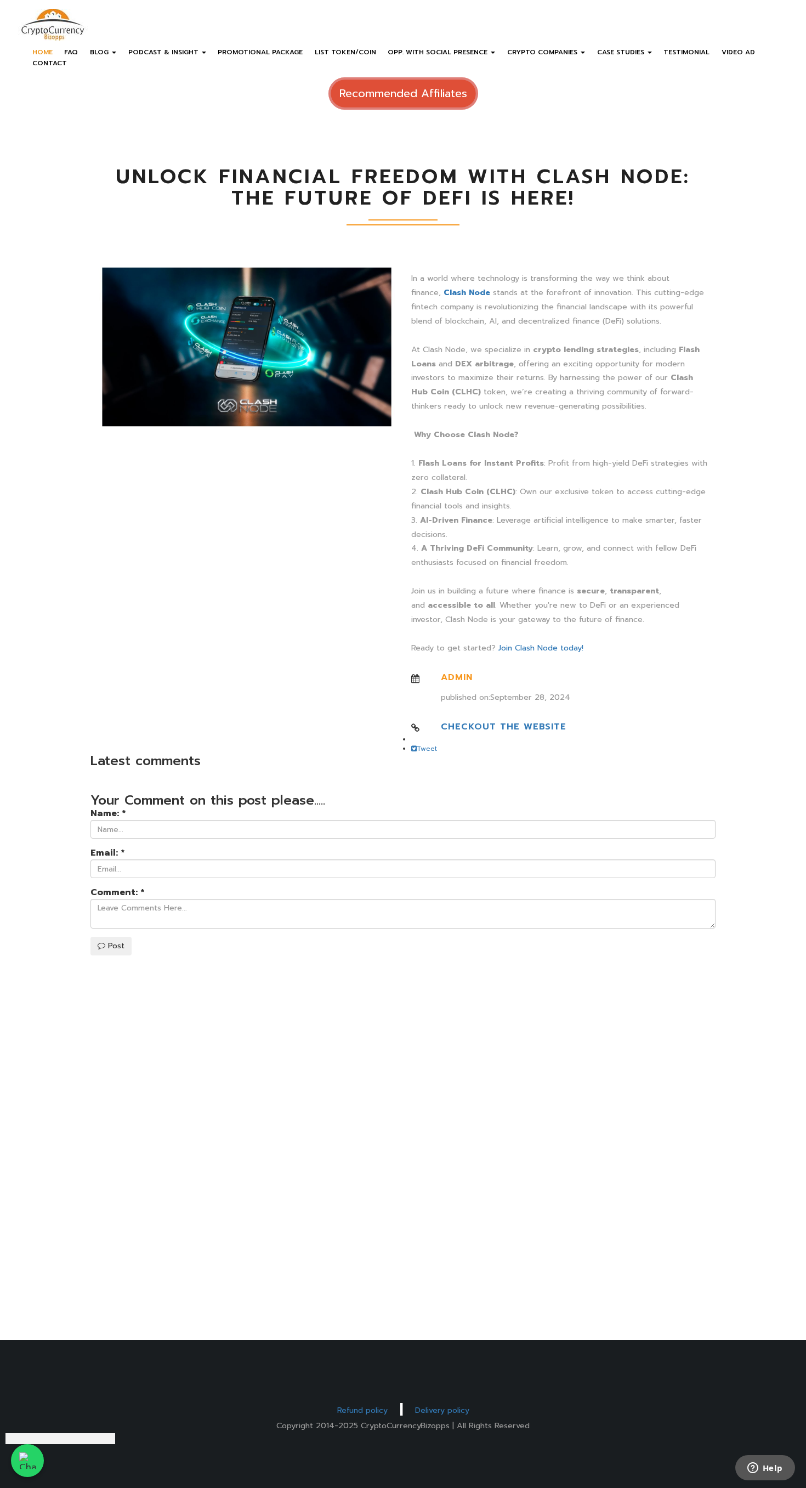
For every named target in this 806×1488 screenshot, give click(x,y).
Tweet (427, 749)
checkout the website (503, 726)
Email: (107, 853)
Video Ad (738, 52)
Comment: (117, 892)
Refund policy (362, 1410)
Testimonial (686, 52)
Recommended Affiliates (403, 93)
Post (114, 946)
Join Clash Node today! (540, 648)
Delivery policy (442, 1410)
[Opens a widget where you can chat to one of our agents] (765, 1469)
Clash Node (467, 292)
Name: (108, 813)
